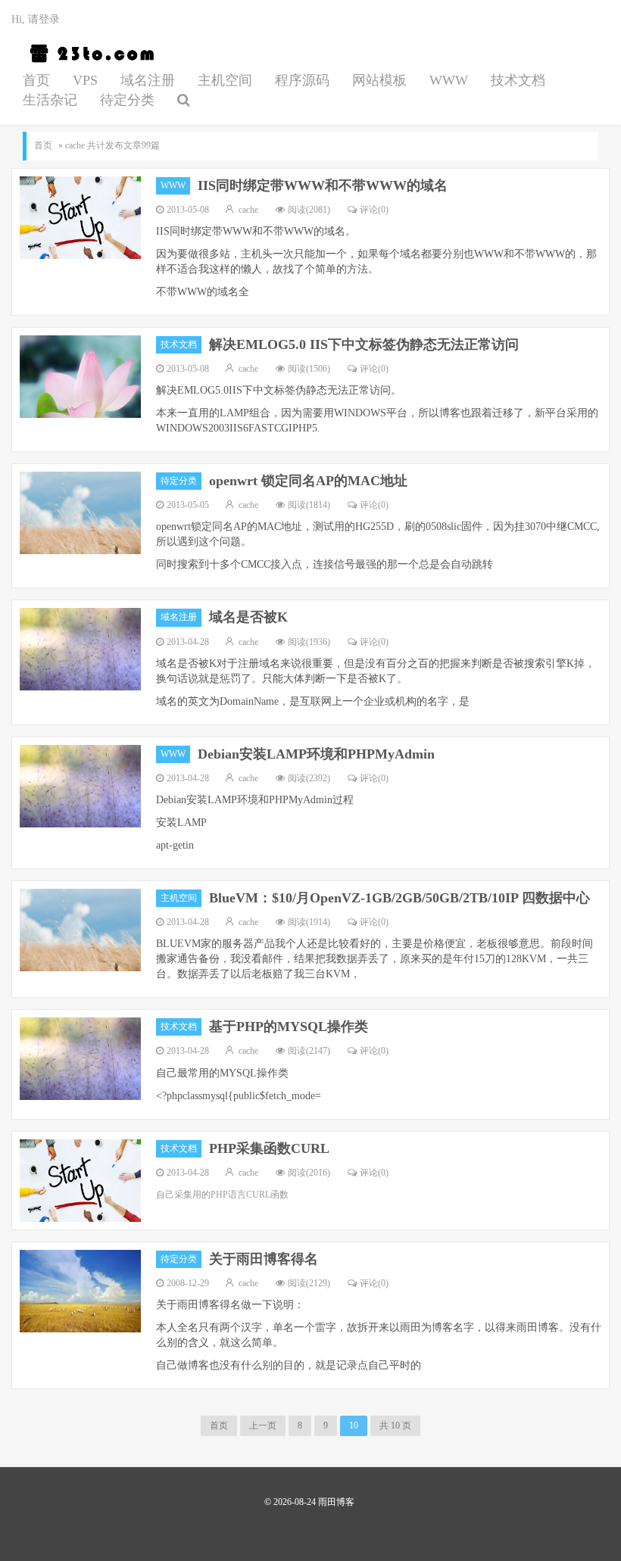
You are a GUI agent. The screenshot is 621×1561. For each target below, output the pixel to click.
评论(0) (374, 209)
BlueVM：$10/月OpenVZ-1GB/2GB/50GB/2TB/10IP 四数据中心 (399, 897)
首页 (36, 80)
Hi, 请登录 (35, 19)
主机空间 (225, 80)
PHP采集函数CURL (269, 1148)
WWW (448, 80)
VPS (85, 80)
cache (248, 209)
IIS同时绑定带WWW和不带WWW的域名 (323, 185)
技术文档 (518, 80)
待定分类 (127, 99)
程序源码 (302, 80)
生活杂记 (50, 99)
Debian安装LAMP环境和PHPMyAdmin (316, 754)
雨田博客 (89, 54)
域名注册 (147, 80)
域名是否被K (248, 617)
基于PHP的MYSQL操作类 (288, 1026)
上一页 (262, 1425)
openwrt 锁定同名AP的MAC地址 (308, 480)
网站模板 (379, 80)
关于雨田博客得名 (263, 1259)
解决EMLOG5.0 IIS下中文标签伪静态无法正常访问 (364, 344)
